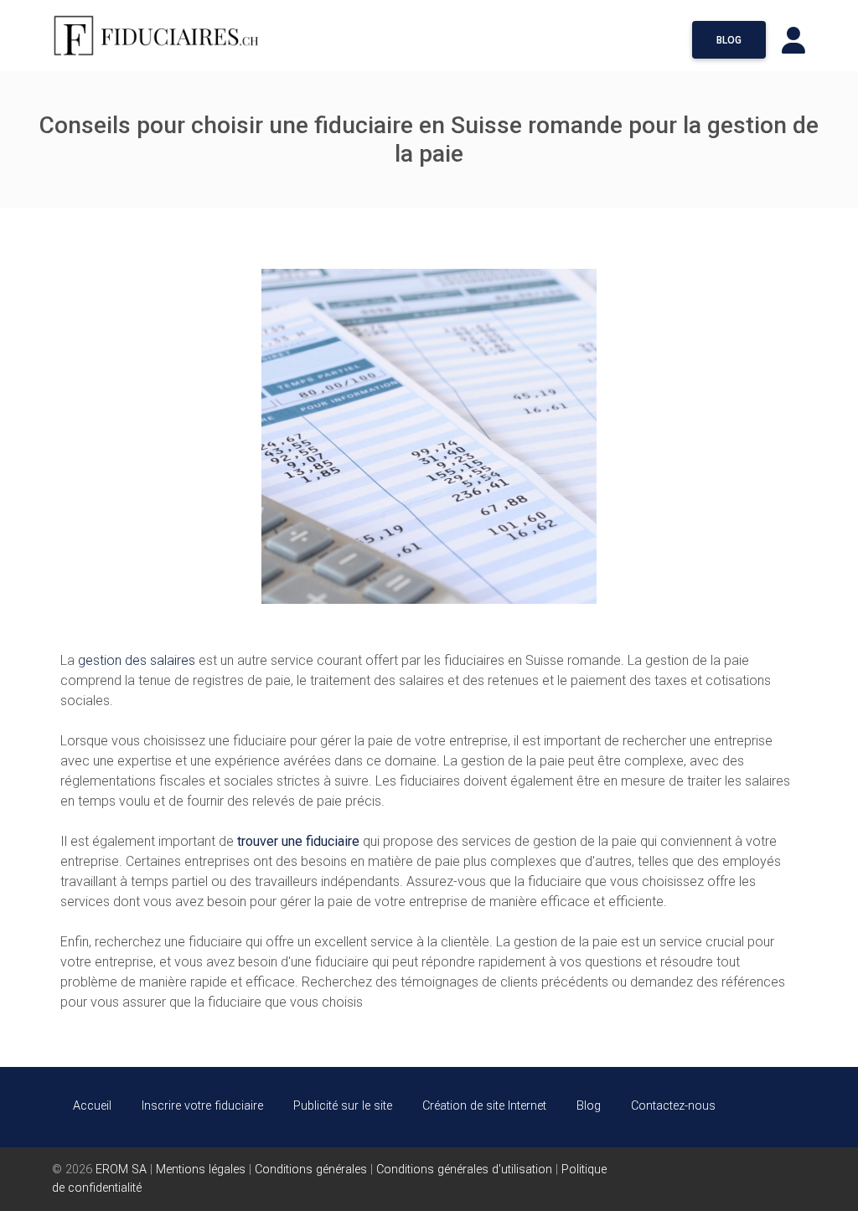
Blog (729, 40)
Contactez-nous (673, 1106)
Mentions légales (201, 1169)
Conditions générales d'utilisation (464, 1169)
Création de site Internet (484, 1106)
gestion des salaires (136, 660)
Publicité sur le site (342, 1106)
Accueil (92, 1106)
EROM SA (121, 1169)
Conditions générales (311, 1169)
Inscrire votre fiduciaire (202, 1106)
